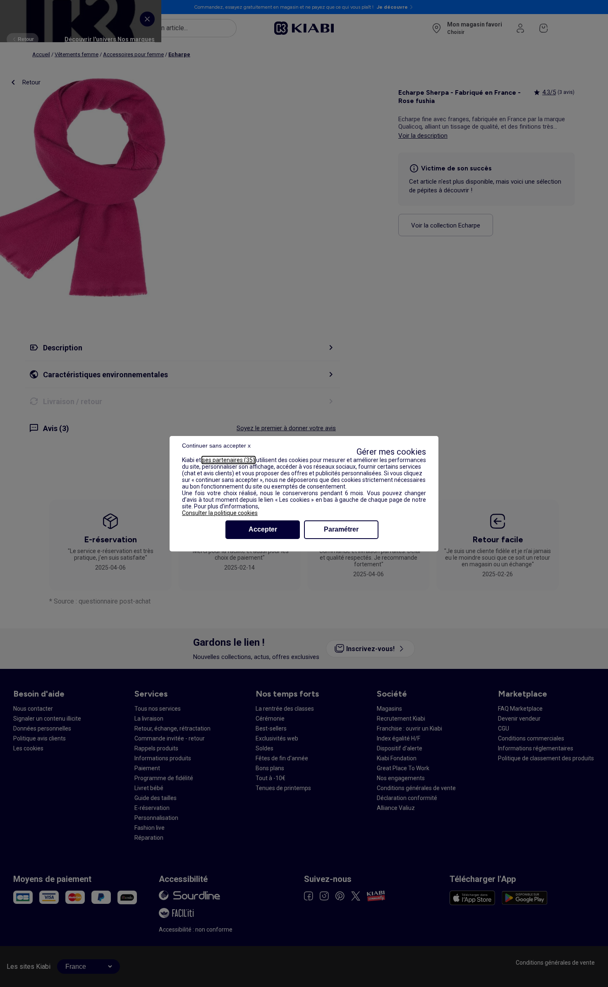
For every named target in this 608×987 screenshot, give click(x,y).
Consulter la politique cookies (220, 513)
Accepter (263, 529)
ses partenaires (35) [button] (228, 460)
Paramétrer (341, 529)
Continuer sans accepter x (216, 445)
